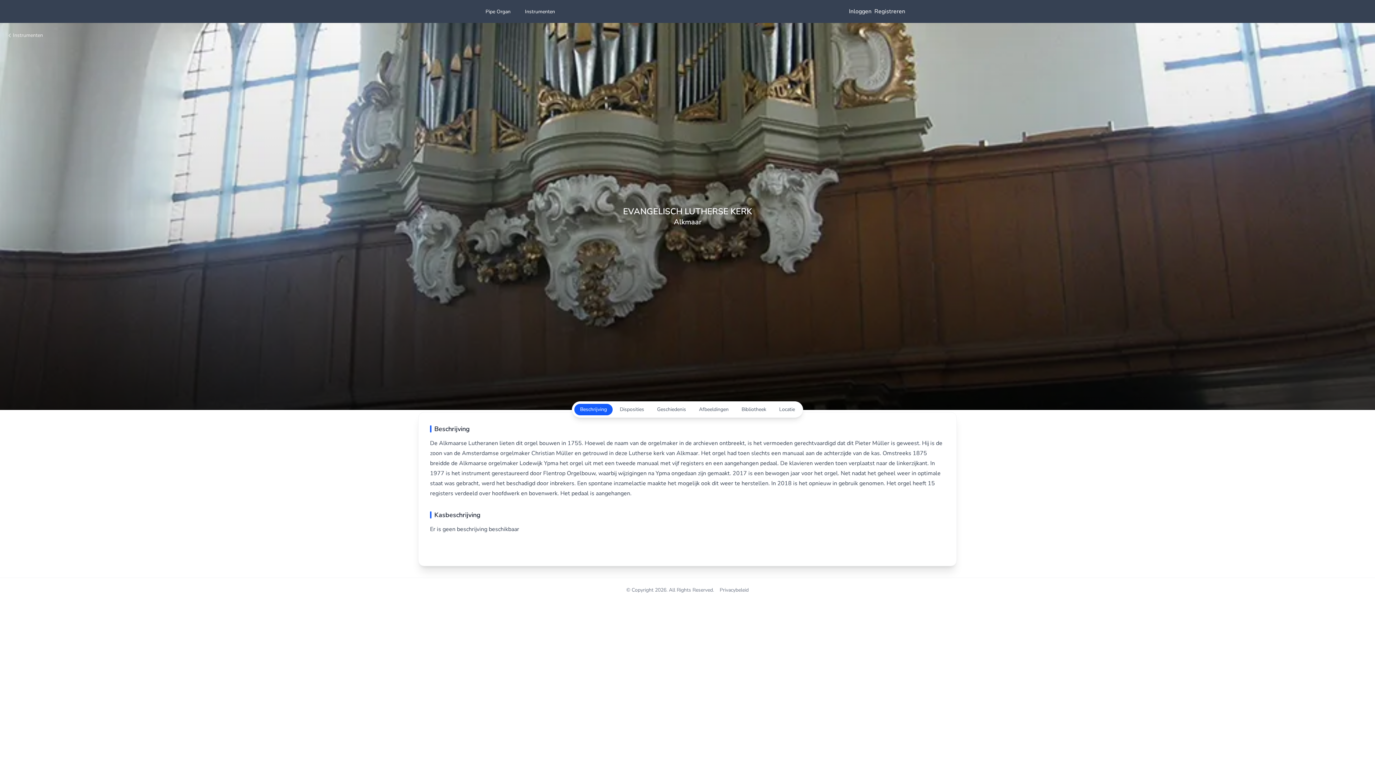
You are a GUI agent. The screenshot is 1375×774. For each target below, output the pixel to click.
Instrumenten (28, 35)
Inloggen (860, 11)
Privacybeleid (734, 590)
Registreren (889, 11)
